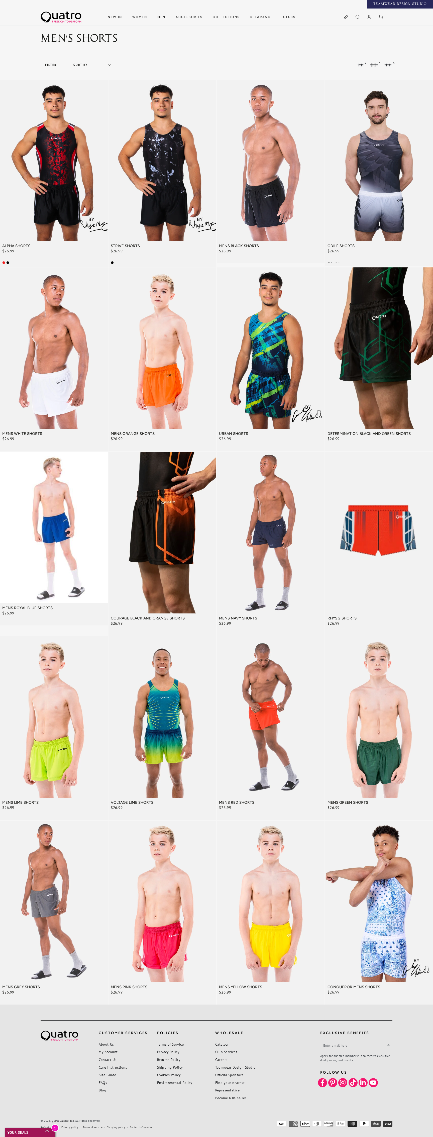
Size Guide (107, 1074)
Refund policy (49, 1127)
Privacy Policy (168, 1051)
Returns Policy (169, 1059)
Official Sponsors (229, 1074)
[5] (387, 65)
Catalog (221, 1044)
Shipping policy (116, 1127)
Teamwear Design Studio (235, 1067)
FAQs (103, 1082)
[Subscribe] (389, 1045)
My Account (108, 1051)
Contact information (141, 1127)
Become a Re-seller (230, 1097)
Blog (102, 1090)
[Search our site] (357, 17)
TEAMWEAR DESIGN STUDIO (400, 4)
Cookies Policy (169, 1074)
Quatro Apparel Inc (63, 1120)
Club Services (226, 1051)
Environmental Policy (174, 1082)
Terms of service (92, 1127)
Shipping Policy (170, 1067)
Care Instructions (113, 1067)
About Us (106, 1044)
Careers (221, 1059)
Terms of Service (170, 1044)
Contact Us (107, 1059)
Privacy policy (70, 1127)
